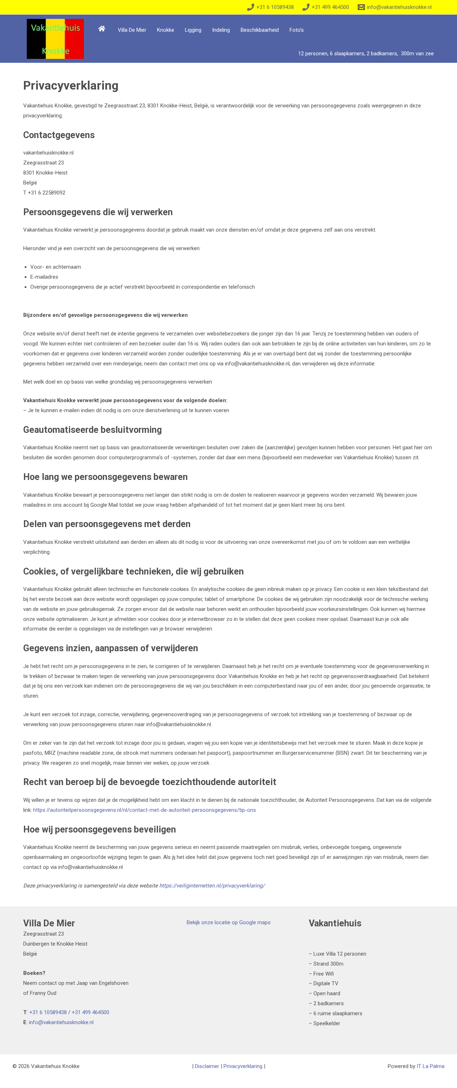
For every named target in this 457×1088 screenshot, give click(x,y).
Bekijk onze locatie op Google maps (229, 922)
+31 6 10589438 (48, 1012)
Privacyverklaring (243, 1066)
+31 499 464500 (90, 1012)
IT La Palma (431, 1066)
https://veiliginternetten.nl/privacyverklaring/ (212, 885)
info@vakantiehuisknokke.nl (61, 1022)
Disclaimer (207, 1066)
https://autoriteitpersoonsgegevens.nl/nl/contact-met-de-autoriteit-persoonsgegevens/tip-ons (144, 810)
